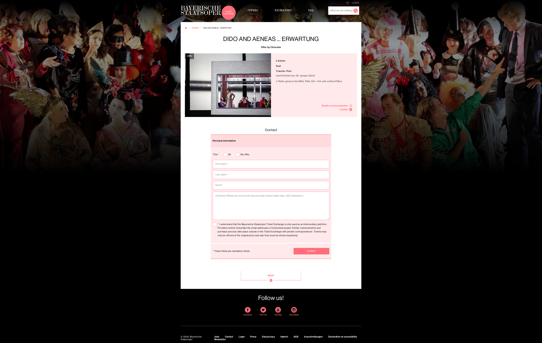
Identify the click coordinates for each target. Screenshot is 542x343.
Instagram (294, 315)
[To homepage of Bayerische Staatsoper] (201, 10)
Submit (311, 251)
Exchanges (283, 10)
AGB (296, 336)
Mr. (229, 154)
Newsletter (220, 339)
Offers (253, 10)
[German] (347, 2)
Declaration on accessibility (342, 336)
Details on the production (335, 105)
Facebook (247, 315)
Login (242, 336)
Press (253, 336)
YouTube (278, 315)
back (271, 275)
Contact (344, 109)
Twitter (263, 315)
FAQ (310, 10)
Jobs (216, 336)
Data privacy (268, 336)
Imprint (284, 336)
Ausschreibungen (313, 336)
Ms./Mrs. (245, 154)
